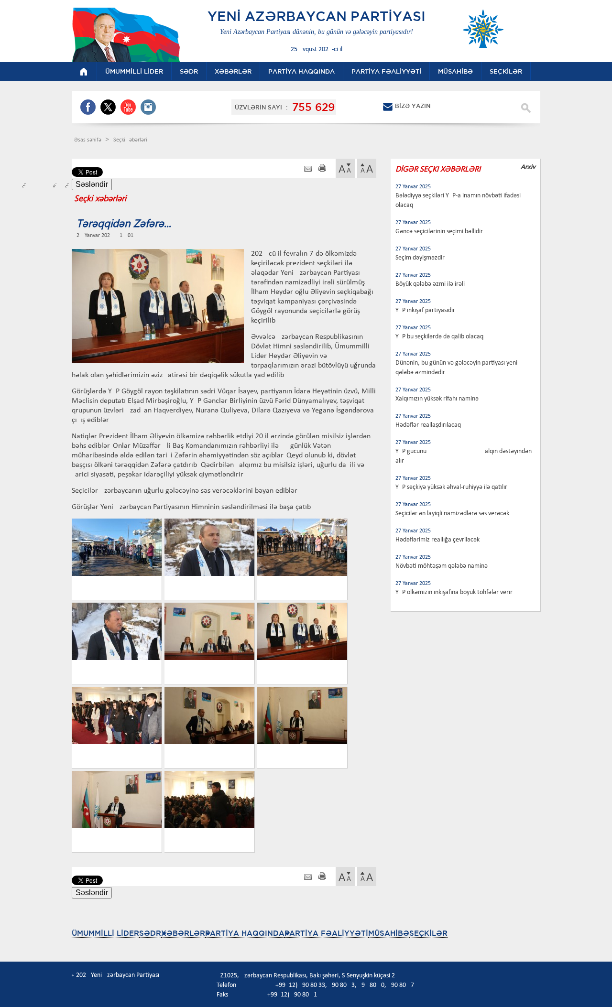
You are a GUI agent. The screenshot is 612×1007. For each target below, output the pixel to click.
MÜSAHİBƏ (388, 933)
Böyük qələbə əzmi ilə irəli (430, 284)
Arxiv (528, 166)
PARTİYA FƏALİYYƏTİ (326, 933)
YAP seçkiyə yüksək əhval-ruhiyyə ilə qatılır (451, 487)
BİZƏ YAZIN (412, 106)
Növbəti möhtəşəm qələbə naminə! (442, 566)
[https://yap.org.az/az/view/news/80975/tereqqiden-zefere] (308, 169)
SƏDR (150, 933)
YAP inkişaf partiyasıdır (425, 310)
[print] (322, 169)
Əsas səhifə (88, 140)
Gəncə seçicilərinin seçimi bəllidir (439, 231)
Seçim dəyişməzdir (420, 257)
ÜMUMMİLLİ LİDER (105, 933)
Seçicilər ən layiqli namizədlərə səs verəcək (452, 513)
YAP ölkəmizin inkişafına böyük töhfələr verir (454, 592)
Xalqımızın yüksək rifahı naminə (437, 398)
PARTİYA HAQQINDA (244, 933)
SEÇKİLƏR (428, 933)
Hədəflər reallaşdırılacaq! (429, 425)
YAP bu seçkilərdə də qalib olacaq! (440, 336)
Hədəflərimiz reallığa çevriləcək (437, 539)
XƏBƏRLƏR (183, 933)
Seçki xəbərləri (130, 140)
